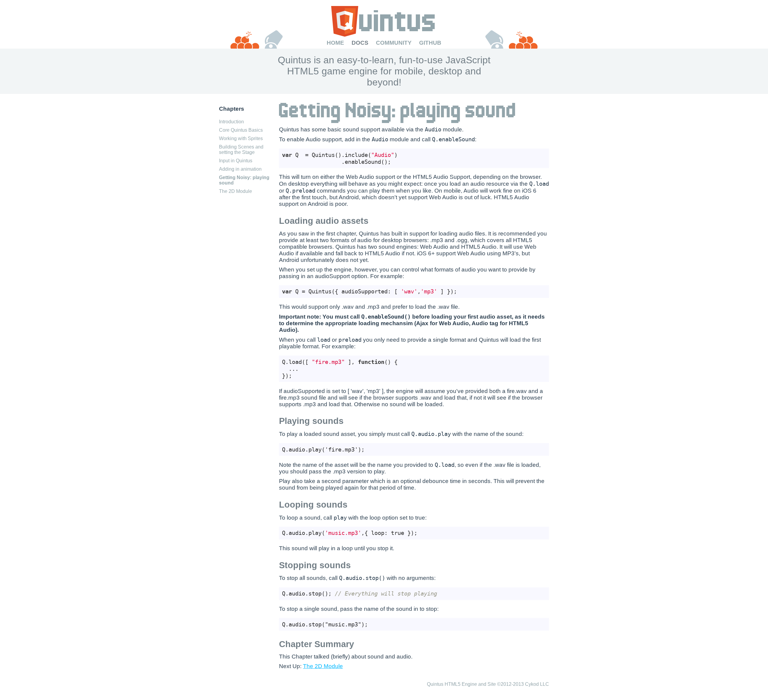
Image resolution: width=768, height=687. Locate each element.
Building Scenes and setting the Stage (241, 149)
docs (360, 43)
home (335, 43)
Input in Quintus (235, 160)
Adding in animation (240, 169)
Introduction (231, 121)
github (430, 43)
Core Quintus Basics (241, 130)
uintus (384, 22)
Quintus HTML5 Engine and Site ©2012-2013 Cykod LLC (488, 684)
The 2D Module (235, 191)
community (394, 43)
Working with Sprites (241, 138)
